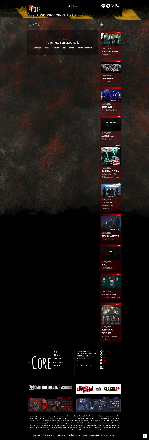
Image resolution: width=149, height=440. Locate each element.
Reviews (50, 15)
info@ (105, 368)
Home (33, 15)
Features (71, 15)
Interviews (61, 15)
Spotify (106, 351)
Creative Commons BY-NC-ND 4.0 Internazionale (99, 435)
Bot (104, 354)
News (40, 15)
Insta (105, 357)
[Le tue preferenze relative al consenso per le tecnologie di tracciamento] (145, 436)
